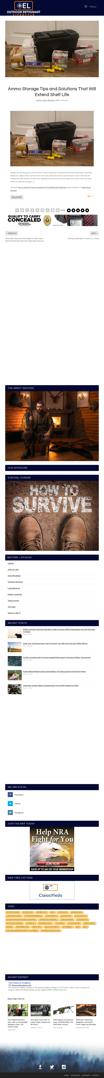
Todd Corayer (13, 601)
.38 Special (62, 912)
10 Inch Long (80, 916)
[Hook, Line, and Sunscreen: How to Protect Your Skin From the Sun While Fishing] (15, 647)
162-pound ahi (74, 923)
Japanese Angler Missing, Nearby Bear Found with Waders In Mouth (51, 686)
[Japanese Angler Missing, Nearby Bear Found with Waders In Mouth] (15, 689)
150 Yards (60, 923)
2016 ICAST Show (51, 927)
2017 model (67, 927)
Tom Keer (12, 607)
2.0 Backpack (51, 916)
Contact (95, 1075)
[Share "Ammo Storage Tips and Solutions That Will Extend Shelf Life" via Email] (52, 210)
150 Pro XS (30, 923)
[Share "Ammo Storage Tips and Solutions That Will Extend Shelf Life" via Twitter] (22, 210)
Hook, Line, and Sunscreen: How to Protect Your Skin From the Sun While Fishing (55, 643)
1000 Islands (89, 923)
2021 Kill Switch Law (50, 930)
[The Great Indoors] (52, 426)
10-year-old (82, 919)
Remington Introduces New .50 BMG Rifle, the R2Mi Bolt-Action (63, 1022)
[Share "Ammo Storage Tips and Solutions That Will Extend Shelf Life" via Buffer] (42, 210)
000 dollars (76, 912)
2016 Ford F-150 (22, 927)
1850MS (9, 927)
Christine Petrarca (15, 582)
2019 (84, 927)
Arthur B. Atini (13, 570)
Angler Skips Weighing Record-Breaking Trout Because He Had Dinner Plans (54, 672)
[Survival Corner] (52, 516)
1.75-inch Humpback (33, 916)
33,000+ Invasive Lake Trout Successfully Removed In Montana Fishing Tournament (57, 657)
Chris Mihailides (14, 576)
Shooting (51, 100)
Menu (92, 6)
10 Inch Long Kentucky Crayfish (21, 919)
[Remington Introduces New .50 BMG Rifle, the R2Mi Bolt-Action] (63, 1010)
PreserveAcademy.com (21, 985)
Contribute (86, 1075)
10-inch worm (67, 919)
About (66, 1075)
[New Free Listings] (52, 890)
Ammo (39, 100)
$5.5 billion (27, 912)
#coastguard (13, 912)
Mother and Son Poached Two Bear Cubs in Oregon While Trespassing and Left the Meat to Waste (59, 631)
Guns (44, 100)
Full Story (17, 197)
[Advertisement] (52, 740)
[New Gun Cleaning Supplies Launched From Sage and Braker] (86, 1010)
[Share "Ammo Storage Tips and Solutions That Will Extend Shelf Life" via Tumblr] (32, 210)
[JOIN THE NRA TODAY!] (52, 849)
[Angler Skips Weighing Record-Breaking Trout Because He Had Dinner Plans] (15, 675)
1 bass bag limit (14, 916)
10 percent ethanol (48, 919)
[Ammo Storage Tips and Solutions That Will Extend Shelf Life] (52, 49)
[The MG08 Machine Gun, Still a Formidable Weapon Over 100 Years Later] (18, 1010)
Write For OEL (13, 613)
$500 (52, 912)
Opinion (11, 563)
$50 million (41, 912)
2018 (77, 927)
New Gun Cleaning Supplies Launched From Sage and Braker (86, 1022)
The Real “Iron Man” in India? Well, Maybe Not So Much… (40, 1022)
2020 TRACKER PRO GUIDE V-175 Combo (22, 930)
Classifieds (75, 1075)
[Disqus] (52, 282)
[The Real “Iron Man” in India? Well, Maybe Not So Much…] (41, 1010)
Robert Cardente (15, 594)
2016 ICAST (36, 927)
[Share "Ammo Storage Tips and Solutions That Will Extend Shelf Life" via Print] (57, 210)
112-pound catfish (14, 923)
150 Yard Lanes (45, 923)
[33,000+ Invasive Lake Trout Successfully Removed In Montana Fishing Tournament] (15, 661)
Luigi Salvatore (14, 588)
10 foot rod (66, 916)
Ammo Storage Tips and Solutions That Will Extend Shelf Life (42, 187)
